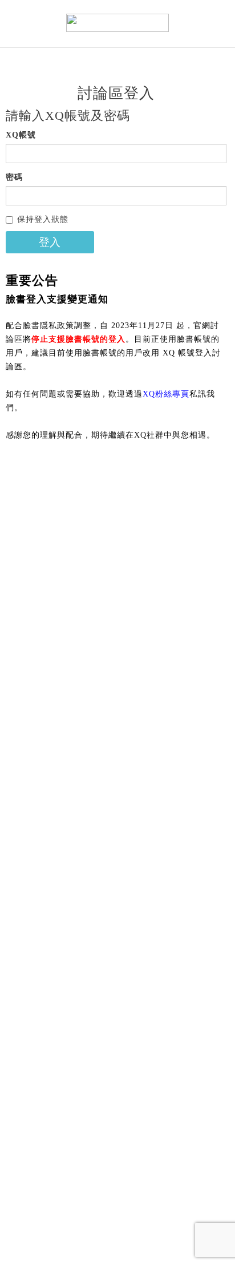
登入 (49, 242)
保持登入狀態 (42, 219)
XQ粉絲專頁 (166, 394)
